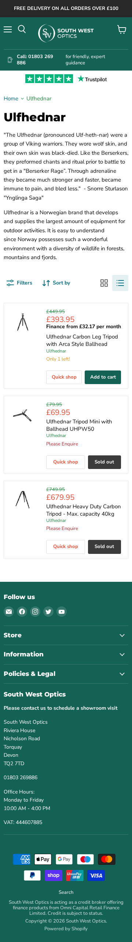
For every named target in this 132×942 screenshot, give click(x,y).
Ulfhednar (56, 351)
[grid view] (104, 283)
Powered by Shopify (66, 928)
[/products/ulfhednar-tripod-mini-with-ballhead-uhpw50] (22, 414)
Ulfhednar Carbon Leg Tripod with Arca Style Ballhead (82, 340)
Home (11, 99)
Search (66, 892)
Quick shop (64, 377)
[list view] (120, 283)
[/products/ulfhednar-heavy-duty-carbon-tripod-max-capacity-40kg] (22, 499)
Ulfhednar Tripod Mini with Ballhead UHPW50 (79, 425)
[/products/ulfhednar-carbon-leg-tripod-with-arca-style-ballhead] (22, 321)
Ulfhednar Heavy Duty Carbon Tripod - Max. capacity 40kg (83, 510)
